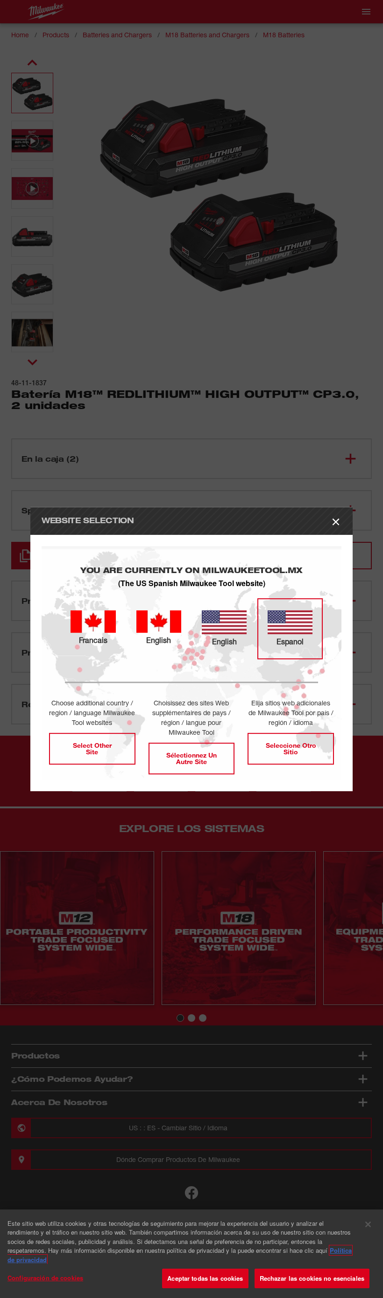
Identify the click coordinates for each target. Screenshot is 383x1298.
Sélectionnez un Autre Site (191, 758)
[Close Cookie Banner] (368, 1224)
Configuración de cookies (45, 1277)
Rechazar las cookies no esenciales (312, 1278)
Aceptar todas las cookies (205, 1278)
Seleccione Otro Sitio (291, 748)
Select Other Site (92, 748)
